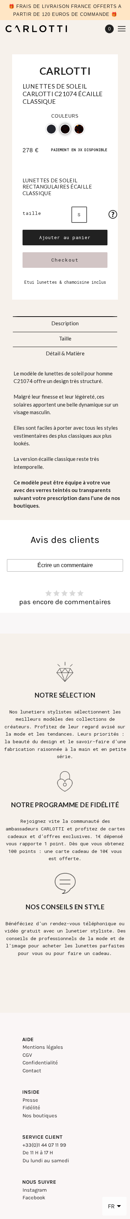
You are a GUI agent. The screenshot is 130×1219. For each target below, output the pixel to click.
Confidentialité (40, 1062)
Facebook (34, 1197)
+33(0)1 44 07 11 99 (44, 1145)
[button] (51, 129)
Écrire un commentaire (65, 565)
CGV (27, 1055)
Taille (32, 213)
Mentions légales (43, 1047)
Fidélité (31, 1107)
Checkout (65, 260)
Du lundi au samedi (46, 1160)
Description (65, 323)
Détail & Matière (65, 353)
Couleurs (65, 116)
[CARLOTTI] (42, 28)
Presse (30, 1100)
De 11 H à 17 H (38, 1152)
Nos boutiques (40, 1115)
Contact (32, 1070)
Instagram (35, 1190)
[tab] (65, 321)
